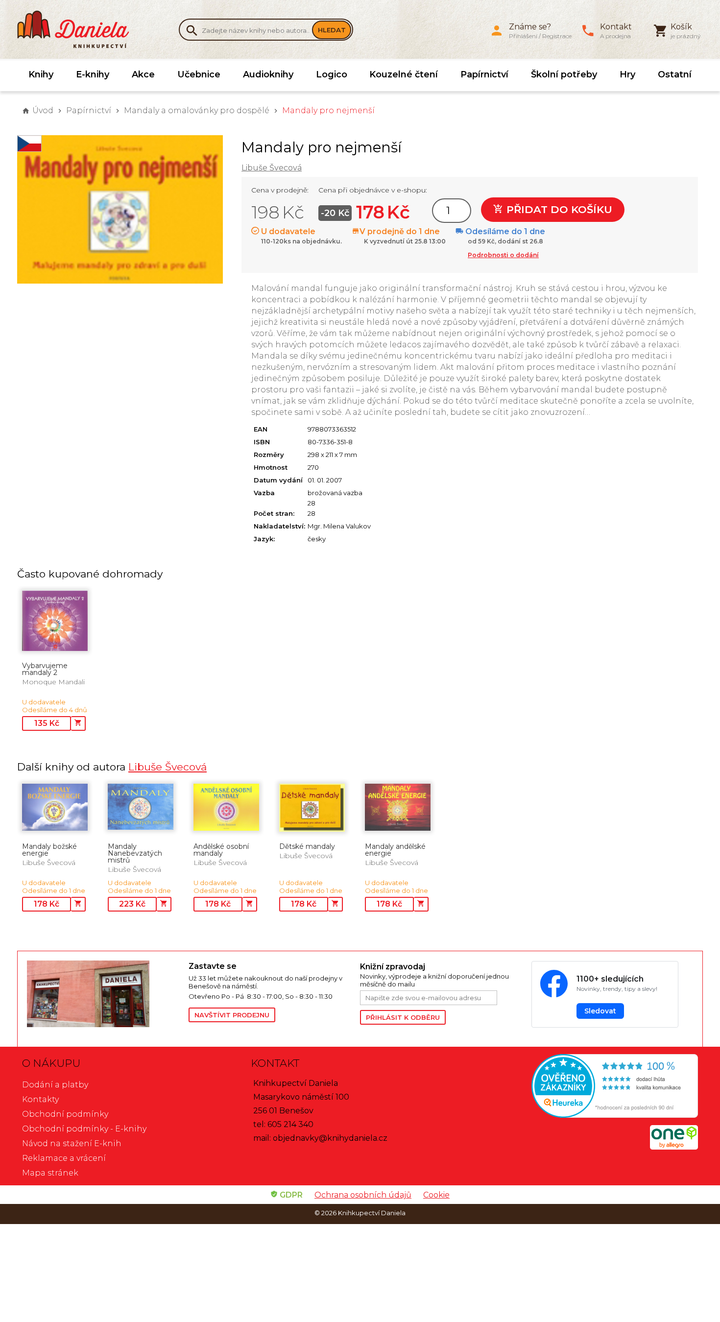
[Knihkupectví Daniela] (78, 29)
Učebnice (198, 74)
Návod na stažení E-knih (71, 1143)
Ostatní (675, 74)
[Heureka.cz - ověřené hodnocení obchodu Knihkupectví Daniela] (588, 1087)
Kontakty (40, 1099)
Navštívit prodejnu (231, 1015)
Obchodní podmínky (65, 1114)
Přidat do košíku (558, 209)
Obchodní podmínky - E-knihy (84, 1128)
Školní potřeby (564, 74)
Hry (627, 74)
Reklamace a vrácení (64, 1158)
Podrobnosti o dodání (503, 255)
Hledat (332, 30)
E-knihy (92, 74)
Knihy (40, 74)
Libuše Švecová (271, 167)
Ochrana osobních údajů (362, 1195)
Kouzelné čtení (403, 74)
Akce (143, 74)
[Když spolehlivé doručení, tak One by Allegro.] (674, 1147)
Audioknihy (268, 74)
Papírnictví (484, 74)
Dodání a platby (55, 1084)
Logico (331, 74)
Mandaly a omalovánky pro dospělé (196, 110)
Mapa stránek (50, 1173)
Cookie (436, 1195)
